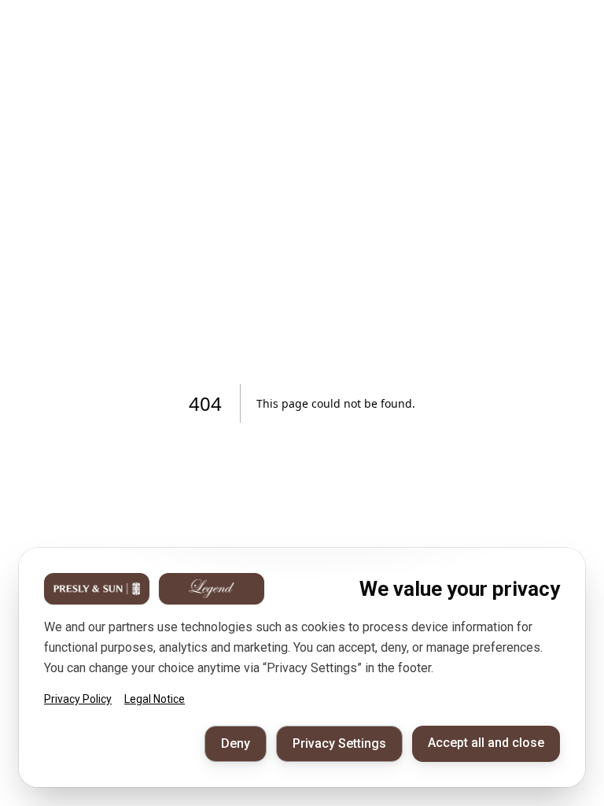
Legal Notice (154, 699)
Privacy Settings (339, 743)
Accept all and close (486, 742)
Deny (235, 743)
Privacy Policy (78, 699)
